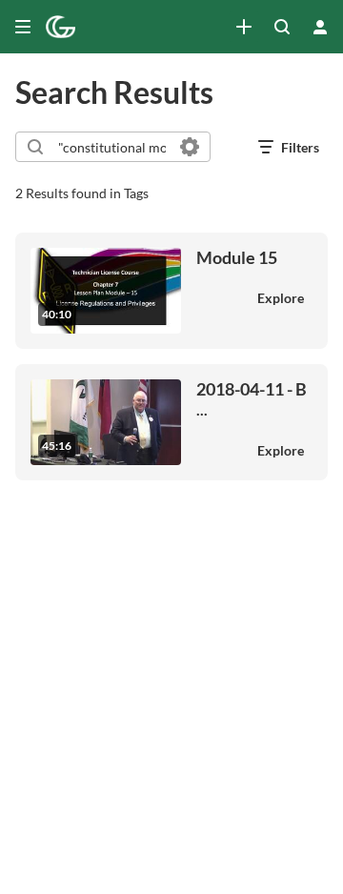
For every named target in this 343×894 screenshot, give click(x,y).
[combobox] (112, 146)
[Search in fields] (190, 147)
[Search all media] (282, 26)
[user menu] (320, 26)
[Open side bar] (23, 26)
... (251, 398)
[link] (244, 26)
